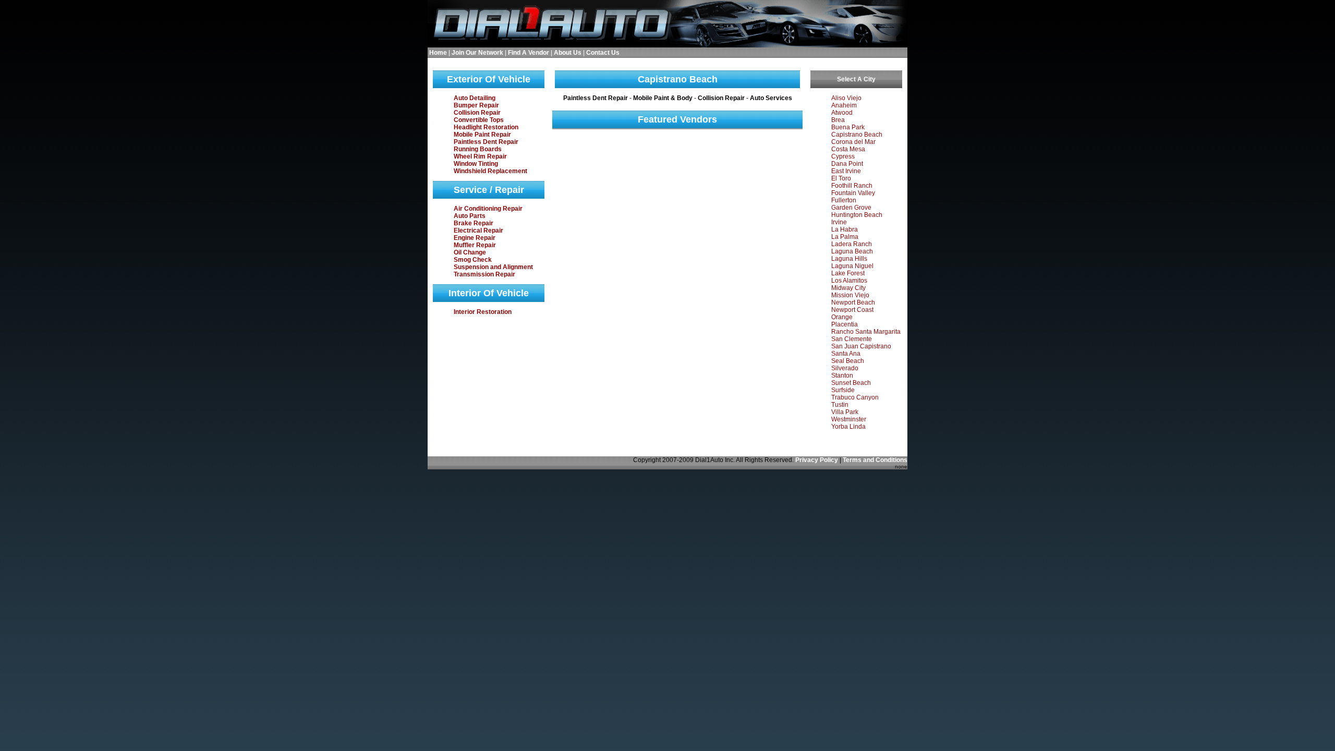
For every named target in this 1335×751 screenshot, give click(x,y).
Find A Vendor (528, 52)
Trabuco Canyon (855, 397)
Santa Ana (845, 353)
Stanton (842, 375)
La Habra (844, 229)
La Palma (844, 236)
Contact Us (603, 52)
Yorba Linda (848, 426)
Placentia (844, 324)
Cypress (843, 156)
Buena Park (848, 127)
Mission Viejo (850, 295)
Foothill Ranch (851, 185)
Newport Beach (853, 302)
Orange (842, 317)
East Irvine (846, 171)
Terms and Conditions (875, 460)
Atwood (842, 112)
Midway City (848, 288)
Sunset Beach (851, 382)
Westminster (848, 419)
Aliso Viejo (846, 98)
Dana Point (847, 163)
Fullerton (843, 200)
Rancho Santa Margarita (866, 331)
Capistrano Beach (856, 134)
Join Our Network (477, 52)
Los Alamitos (849, 280)
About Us (567, 52)
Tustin (839, 404)
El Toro (841, 178)
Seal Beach (847, 361)
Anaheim (844, 105)
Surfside (843, 390)
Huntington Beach (856, 215)
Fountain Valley (853, 193)
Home (438, 52)
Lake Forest (848, 273)
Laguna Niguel (852, 266)
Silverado (844, 368)
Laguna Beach (852, 251)
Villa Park (844, 412)
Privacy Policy (816, 460)
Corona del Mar (853, 142)
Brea (838, 120)
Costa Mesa (848, 149)
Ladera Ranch (851, 244)
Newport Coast (852, 309)
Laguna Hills (849, 258)
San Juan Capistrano (861, 346)
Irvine (839, 222)
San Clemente (851, 339)
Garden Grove (851, 207)
